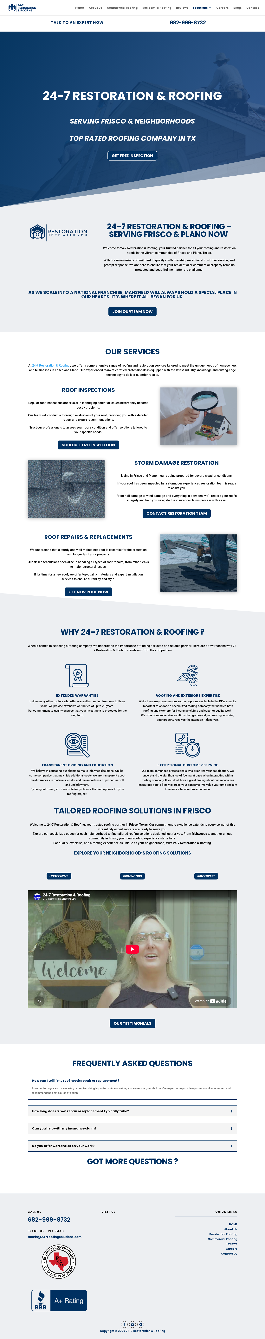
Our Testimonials (133, 1023)
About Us (95, 8)
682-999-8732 (188, 22)
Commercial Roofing (122, 8)
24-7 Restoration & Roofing (51, 365)
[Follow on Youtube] (132, 1324)
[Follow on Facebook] (124, 1324)
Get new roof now (88, 592)
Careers (222, 8)
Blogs (237, 8)
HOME (233, 1224)
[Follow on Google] (140, 1324)
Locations (200, 8)
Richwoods (132, 876)
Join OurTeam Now (132, 311)
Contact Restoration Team (176, 513)
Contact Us (229, 1254)
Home (79, 8)
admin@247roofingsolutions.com (54, 1237)
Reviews (182, 8)
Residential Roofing (156, 8)
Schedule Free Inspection (88, 445)
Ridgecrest (206, 876)
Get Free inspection (132, 155)
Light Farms (58, 876)
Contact (252, 8)
